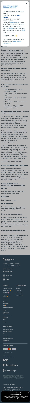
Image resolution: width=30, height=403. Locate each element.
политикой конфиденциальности (9, 399)
